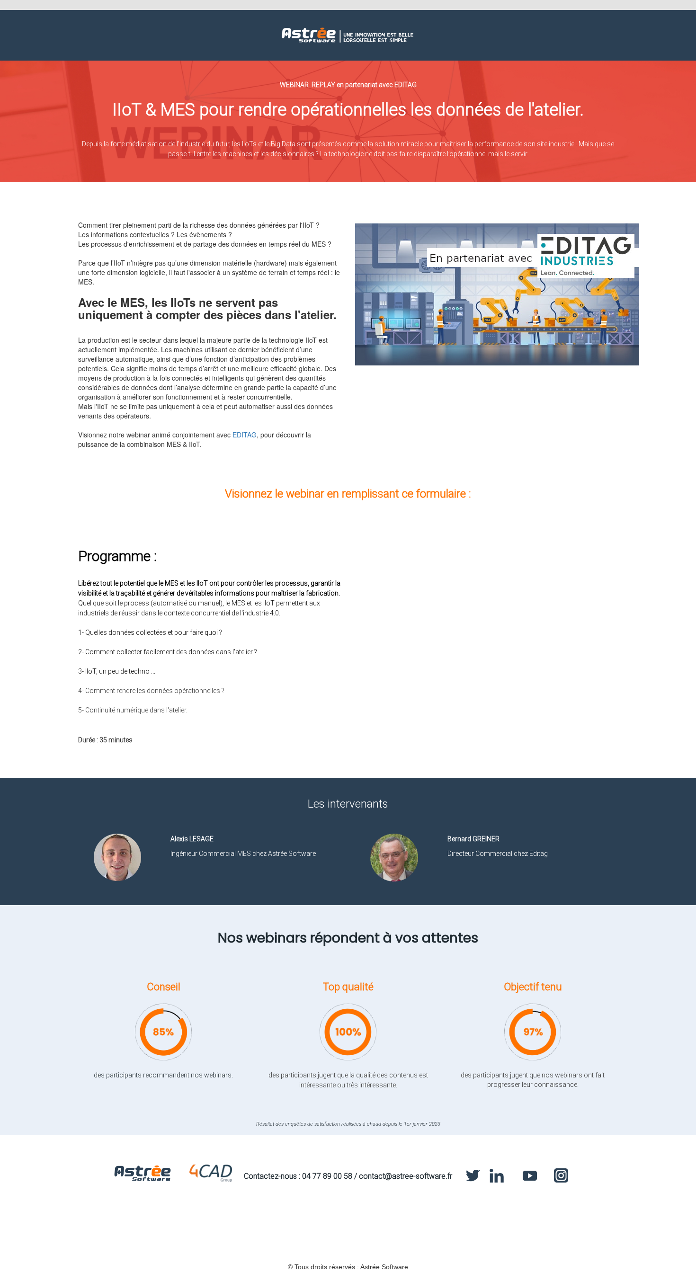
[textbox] (348, 932)
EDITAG (244, 434)
